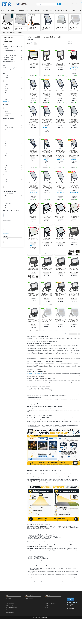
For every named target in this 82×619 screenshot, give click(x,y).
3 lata (6, 181)
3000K (6, 121)
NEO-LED (3, 32)
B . (5, 224)
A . (5, 222)
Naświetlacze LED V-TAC (12, 53)
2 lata (6, 179)
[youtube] (74, 602)
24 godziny (7, 238)
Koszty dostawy (9, 600)
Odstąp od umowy (9, 605)
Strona (28, 43)
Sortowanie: (70, 41)
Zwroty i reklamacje (10, 603)
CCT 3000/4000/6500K (9, 127)
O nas (46, 607)
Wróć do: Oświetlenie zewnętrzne (10, 44)
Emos (6, 82)
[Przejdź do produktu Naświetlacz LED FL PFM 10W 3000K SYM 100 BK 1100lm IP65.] (74, 232)
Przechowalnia (28, 600)
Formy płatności (9, 601)
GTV (5, 86)
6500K (6, 125)
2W (5, 137)
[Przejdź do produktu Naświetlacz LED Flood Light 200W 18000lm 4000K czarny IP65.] (33, 55)
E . (5, 231)
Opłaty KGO (8, 609)
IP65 (5, 169)
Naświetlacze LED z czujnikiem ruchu (12, 46)
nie (5, 197)
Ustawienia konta (29, 601)
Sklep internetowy (40, 617)
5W (5, 139)
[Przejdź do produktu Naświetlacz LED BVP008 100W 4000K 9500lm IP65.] (74, 208)
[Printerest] (70, 602)
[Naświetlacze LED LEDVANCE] (75, 20)
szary (6, 157)
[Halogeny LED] (20, 20)
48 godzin (7, 240)
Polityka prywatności (10, 612)
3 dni (6, 243)
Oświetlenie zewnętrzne (10, 32)
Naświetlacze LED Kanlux (12, 57)
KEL (5, 92)
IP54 (6, 167)
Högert (6, 88)
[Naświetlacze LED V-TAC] (61, 20)
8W (5, 141)
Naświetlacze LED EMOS (12, 59)
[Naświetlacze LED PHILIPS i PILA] (47, 20)
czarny (6, 153)
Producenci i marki (49, 601)
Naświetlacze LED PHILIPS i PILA (12, 52)
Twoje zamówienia (29, 598)
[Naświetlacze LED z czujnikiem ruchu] (7, 20)
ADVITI (6, 75)
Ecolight (6, 79)
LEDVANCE (7, 97)
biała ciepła (7, 109)
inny (5, 159)
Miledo (6, 99)
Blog (46, 609)
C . (5, 226)
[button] (59, 4)
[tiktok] (76, 602)
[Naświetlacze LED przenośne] (34, 20)
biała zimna (7, 111)
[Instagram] (72, 602)
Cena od (4, 67)
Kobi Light (7, 95)
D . (5, 229)
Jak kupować (8, 598)
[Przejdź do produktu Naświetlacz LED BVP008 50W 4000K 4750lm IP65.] (60, 208)
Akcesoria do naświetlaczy (12, 61)
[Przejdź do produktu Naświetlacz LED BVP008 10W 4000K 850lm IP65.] (33, 208)
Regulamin (8, 610)
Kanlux (6, 90)
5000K (6, 129)
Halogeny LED (12, 48)
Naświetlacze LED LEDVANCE (12, 55)
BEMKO (6, 77)
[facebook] (68, 602)
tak (5, 195)
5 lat (5, 183)
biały (6, 155)
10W (6, 143)
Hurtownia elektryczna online (51, 600)
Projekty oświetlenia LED (50, 603)
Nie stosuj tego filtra (9, 193)
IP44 (6, 165)
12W (5, 145)
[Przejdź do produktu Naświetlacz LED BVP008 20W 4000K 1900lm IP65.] (46, 208)
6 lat (5, 185)
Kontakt (47, 598)
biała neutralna (8, 113)
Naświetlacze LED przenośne (12, 50)
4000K (6, 123)
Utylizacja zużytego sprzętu (11, 607)
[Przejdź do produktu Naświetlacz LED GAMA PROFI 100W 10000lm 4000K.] (74, 55)
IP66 (6, 171)
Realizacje (47, 605)
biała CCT (6, 115)
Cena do (15, 67)
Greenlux (6, 84)
